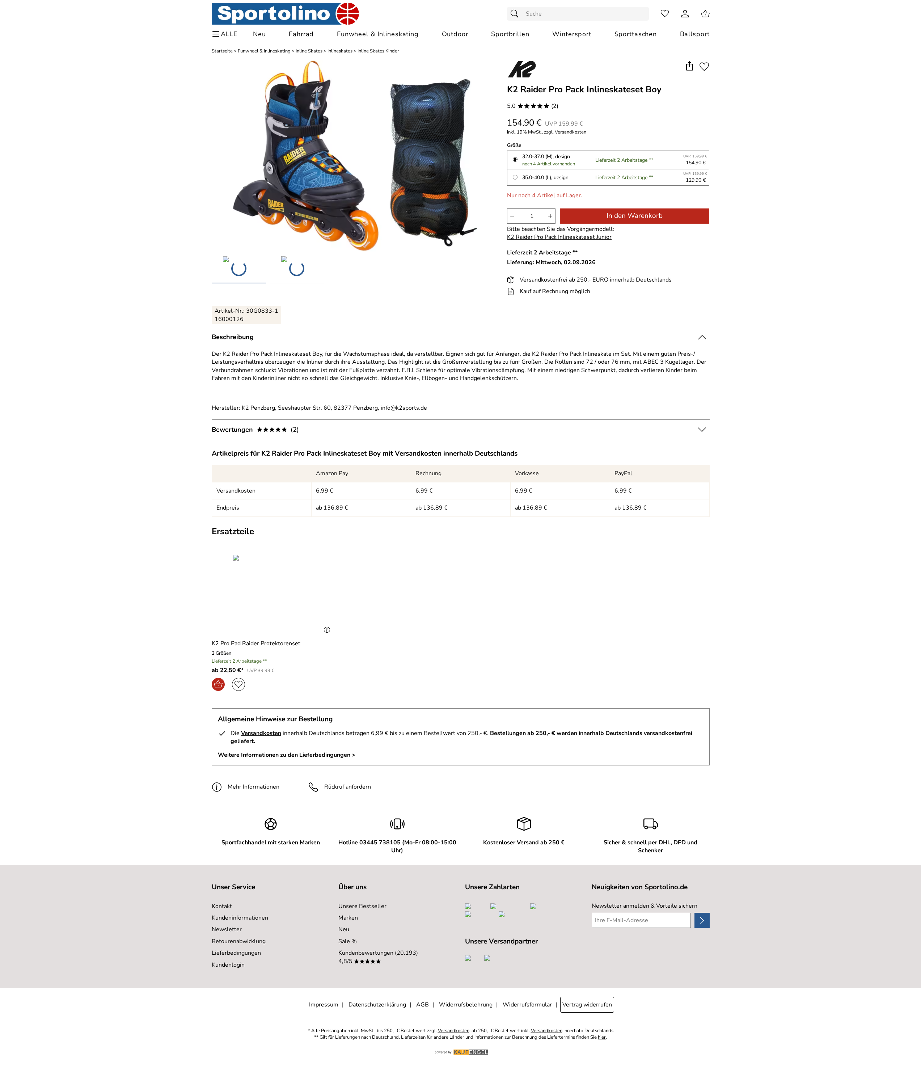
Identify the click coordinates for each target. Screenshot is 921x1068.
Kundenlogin (228, 965)
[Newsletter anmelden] (701, 920)
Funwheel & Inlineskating (264, 51)
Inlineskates (340, 51)
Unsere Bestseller (362, 906)
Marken (348, 918)
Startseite (222, 51)
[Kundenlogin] (685, 13)
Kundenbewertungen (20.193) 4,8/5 (378, 957)
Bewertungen (255, 429)
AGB (422, 1005)
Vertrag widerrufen (587, 1005)
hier (602, 1037)
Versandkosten (570, 132)
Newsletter (227, 929)
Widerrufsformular (527, 1005)
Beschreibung (233, 337)
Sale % (347, 941)
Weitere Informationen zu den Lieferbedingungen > (286, 755)
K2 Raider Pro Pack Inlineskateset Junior (559, 237)
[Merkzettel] (664, 13)
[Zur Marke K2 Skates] (522, 69)
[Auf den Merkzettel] (704, 66)
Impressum (323, 1005)
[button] (689, 66)
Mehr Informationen (253, 787)
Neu (343, 929)
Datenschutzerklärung (377, 1005)
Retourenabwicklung (239, 941)
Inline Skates (309, 51)
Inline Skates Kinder (378, 51)
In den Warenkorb (635, 215)
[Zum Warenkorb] (705, 13)
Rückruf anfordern (347, 787)
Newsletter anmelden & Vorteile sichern (644, 906)
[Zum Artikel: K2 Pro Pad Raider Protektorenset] (273, 594)
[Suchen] (516, 14)
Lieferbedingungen (236, 953)
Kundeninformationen (240, 918)
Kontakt (222, 906)
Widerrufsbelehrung (466, 1005)
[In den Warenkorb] (218, 684)
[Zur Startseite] (285, 14)
